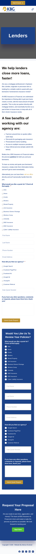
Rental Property (8, 204)
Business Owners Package (12, 211)
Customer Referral (9, 284)
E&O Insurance (8, 226)
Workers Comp (8, 215)
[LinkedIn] (30, 552)
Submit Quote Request (11, 320)
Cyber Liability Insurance (11, 229)
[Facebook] (19, 552)
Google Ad (7, 277)
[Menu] (32, 9)
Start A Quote (17, 3)
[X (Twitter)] (23, 552)
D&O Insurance (8, 222)
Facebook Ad (8, 273)
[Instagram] (26, 552)
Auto (5, 190)
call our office (28, 174)
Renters (6, 200)
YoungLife (7, 280)
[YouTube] (33, 552)
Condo (6, 197)
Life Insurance (8, 208)
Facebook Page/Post (10, 270)
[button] (18, 529)
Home (5, 193)
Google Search (8, 266)
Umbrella (6, 219)
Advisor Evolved (27, 545)
